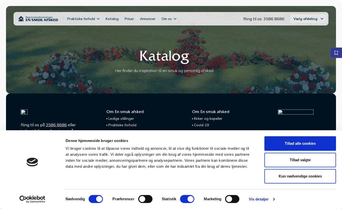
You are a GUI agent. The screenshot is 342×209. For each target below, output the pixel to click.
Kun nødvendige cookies (300, 176)
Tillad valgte (300, 160)
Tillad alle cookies (300, 143)
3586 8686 (56, 124)
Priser (129, 18)
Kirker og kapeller (208, 118)
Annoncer (147, 18)
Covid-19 (201, 125)
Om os (166, 18)
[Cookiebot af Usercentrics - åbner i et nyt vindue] (32, 199)
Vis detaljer (259, 199)
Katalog (112, 18)
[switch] (145, 199)
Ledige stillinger (121, 118)
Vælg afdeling (305, 18)
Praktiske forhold (81, 18)
